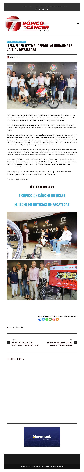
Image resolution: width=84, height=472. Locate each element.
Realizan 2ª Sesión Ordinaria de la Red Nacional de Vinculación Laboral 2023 (23, 418)
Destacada (17, 42)
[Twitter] (42, 9)
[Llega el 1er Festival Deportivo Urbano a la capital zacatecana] (42, 85)
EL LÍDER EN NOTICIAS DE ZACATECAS (42, 204)
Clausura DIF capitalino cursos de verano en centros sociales (59, 391)
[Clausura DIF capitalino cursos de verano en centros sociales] (57, 378)
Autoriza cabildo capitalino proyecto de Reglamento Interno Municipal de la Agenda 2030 (59, 419)
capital (13, 327)
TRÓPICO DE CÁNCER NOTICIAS (42, 195)
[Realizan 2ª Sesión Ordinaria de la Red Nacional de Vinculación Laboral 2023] (20, 405)
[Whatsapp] (46, 319)
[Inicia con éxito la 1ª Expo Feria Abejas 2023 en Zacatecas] (20, 378)
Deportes (10, 42)
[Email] (50, 319)
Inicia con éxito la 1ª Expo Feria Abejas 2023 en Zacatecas (23, 391)
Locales (23, 42)
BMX (10, 327)
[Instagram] (39, 9)
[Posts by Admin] (8, 57)
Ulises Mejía (19, 327)
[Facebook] (36, 9)
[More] (57, 319)
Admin (11, 57)
